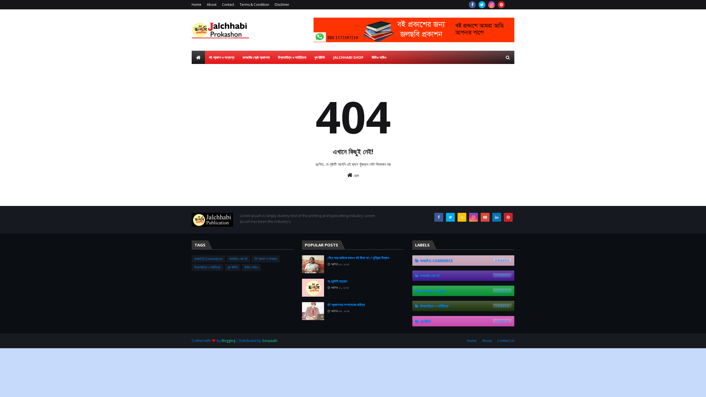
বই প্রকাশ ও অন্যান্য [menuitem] (221, 57)
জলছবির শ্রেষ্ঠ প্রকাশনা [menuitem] (256, 57)
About (211, 4)
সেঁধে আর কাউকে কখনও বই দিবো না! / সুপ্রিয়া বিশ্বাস (358, 257)
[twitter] (481, 4)
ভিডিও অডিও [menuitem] (379, 57)
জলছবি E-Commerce (208, 258)
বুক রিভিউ (233, 267)
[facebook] (472, 4)
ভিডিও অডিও (251, 267)
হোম (355, 175)
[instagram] (491, 4)
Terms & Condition (254, 4)
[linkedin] (496, 217)
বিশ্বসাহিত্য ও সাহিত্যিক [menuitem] (292, 57)
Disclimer (282, 4)
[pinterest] (501, 4)
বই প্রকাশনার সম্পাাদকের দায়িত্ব (346, 304)
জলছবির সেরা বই (238, 258)
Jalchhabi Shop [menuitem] (348, 57)
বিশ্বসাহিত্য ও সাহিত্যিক (207, 267)
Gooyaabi (269, 340)
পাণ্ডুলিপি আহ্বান (337, 281)
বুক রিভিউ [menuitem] (319, 57)
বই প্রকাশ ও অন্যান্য (265, 258)
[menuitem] (198, 57)
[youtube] (485, 217)
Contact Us (505, 340)
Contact (228, 4)
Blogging (228, 340)
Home (196, 4)
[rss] (462, 217)
